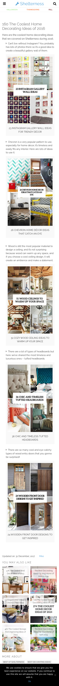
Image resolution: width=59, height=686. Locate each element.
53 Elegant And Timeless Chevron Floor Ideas (15, 601)
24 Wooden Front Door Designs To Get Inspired (30, 536)
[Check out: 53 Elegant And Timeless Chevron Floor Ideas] (15, 609)
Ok (29, 681)
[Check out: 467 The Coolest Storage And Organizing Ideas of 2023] (15, 638)
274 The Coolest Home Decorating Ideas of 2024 (43, 601)
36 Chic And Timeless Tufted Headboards (30, 438)
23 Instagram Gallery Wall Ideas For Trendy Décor (30, 130)
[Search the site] (54, 4)
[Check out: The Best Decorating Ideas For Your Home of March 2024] (43, 580)
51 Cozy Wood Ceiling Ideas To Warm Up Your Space (30, 340)
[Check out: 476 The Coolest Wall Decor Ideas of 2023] (15, 580)
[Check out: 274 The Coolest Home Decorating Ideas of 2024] (43, 609)
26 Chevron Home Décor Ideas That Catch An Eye (30, 232)
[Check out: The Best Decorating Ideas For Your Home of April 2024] (43, 638)
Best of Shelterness (13, 662)
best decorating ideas (39, 662)
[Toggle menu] (4, 4)
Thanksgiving (33, 10)
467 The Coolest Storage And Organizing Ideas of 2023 (15, 632)
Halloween (12, 10)
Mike (41, 556)
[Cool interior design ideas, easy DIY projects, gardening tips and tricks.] (29, 5)
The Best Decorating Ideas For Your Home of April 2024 (43, 632)
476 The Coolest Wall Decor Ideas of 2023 (15, 572)
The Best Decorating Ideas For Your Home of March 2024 (43, 574)
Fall (50, 10)
